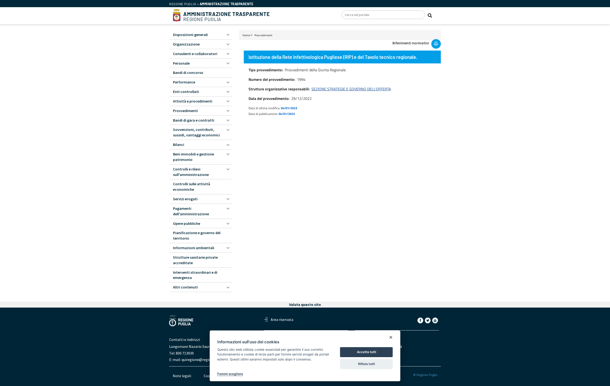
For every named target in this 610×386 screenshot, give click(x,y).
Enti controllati (186, 91)
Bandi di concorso (188, 72)
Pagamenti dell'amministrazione (191, 211)
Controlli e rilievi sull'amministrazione (191, 172)
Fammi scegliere (230, 374)
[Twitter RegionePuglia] (428, 320)
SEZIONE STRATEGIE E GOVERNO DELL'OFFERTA (351, 89)
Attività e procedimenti (192, 101)
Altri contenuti (185, 287)
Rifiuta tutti (366, 364)
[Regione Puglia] (176, 15)
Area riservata (282, 319)
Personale (181, 63)
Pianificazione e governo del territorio (196, 235)
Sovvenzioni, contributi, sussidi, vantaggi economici (196, 132)
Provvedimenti (263, 35)
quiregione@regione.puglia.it (205, 359)
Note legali (182, 375)
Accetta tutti (366, 352)
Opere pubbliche (186, 223)
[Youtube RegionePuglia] (435, 320)
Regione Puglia (226, 16)
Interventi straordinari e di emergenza (195, 275)
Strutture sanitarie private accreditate (195, 260)
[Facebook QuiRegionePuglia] (420, 320)
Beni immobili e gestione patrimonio (193, 157)
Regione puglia (182, 4)
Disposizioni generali (190, 34)
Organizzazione (186, 44)
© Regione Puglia (425, 375)
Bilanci (178, 144)
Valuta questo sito (305, 304)
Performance (184, 82)
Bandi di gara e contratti (193, 120)
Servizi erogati (185, 198)
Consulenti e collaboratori (195, 53)
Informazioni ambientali (193, 247)
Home (246, 35)
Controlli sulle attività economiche (191, 186)
